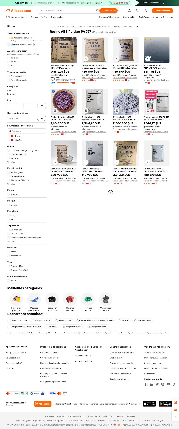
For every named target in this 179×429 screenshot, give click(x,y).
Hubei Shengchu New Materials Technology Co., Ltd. (95, 181)
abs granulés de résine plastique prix (26, 327)
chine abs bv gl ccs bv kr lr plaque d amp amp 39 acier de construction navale (42, 333)
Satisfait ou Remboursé (50, 358)
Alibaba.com (134, 404)
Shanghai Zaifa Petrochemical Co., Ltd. (156, 132)
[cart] (138, 11)
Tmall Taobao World (75, 416)
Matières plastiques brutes (98, 26)
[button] (96, 10)
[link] (175, 402)
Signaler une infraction (119, 379)
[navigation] (26, 154)
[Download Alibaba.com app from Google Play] (166, 404)
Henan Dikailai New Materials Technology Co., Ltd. (126, 181)
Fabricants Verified (83, 355)
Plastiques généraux (123, 26)
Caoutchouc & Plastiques (71, 26)
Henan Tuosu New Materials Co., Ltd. (64, 181)
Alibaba (53, 26)
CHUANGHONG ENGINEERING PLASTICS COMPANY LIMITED (126, 77)
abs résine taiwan (144, 321)
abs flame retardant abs (90, 333)
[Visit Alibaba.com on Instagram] (162, 384)
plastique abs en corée (73, 327)
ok (42, 105)
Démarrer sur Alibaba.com (155, 358)
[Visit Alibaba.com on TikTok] (174, 384)
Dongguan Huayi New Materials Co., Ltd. (95, 132)
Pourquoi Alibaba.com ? (16, 352)
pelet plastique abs (115, 333)
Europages (130, 416)
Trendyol (119, 416)
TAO (111, 416)
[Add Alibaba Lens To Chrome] (42, 404)
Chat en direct (116, 358)
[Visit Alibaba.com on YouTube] (168, 384)
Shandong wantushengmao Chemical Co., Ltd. (126, 129)
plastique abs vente (42, 321)
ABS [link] (137, 26)
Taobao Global (101, 416)
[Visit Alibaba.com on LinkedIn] (151, 384)
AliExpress (49, 416)
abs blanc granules (19, 321)
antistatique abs (64, 321)
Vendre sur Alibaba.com (154, 352)
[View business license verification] (114, 424)
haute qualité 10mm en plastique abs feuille (96, 321)
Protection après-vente (50, 368)
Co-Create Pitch (13, 358)
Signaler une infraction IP (120, 374)
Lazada (90, 416)
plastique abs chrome (99, 327)
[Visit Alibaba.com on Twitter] (157, 384)
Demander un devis (83, 361)
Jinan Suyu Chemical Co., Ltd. (63, 132)
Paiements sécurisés (49, 352)
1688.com (60, 416)
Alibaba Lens (18, 402)
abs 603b (125, 321)
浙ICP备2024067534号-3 (161, 425)
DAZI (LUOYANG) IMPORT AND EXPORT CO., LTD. (64, 80)
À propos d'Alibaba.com (16, 346)
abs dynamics (136, 333)
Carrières (10, 368)
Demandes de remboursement (123, 368)
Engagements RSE (14, 363)
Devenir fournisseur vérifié (156, 368)
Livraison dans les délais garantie (54, 363)
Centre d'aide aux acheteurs (122, 352)
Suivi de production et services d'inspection (53, 375)
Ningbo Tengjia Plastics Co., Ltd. (156, 80)
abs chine (52, 327)
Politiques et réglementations (53, 381)
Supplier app (71, 404)
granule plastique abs (158, 333)
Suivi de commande (152, 363)
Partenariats (149, 374)
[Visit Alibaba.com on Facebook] (146, 384)
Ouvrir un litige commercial (121, 363)
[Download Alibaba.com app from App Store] (149, 404)
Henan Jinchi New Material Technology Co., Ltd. (95, 77)
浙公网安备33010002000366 (135, 425)
